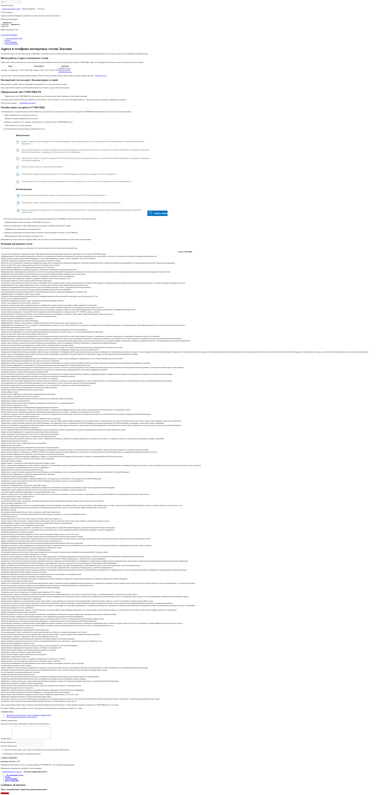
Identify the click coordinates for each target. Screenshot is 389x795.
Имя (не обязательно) (8, 742)
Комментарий (6, 738)
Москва (7, 40)
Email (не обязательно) (8, 746)
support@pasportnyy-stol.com (12, 772)
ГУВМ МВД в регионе (27, 103)
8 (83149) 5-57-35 (64, 68)
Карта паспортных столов (11, 9)
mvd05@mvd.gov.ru (65, 72)
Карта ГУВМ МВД (11, 44)
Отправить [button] (5, 793)
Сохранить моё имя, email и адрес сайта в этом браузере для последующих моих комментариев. (36, 750)
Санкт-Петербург (11, 42)
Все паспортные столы (14, 38)
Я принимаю (22, 754)
